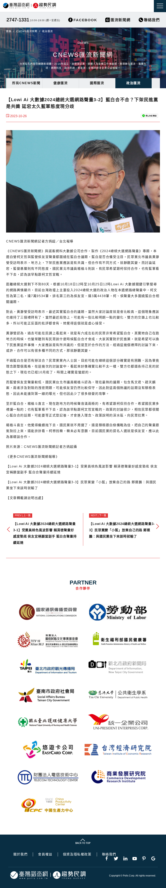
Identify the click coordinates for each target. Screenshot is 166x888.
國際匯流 (97, 83)
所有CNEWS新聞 (26, 83)
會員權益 (45, 854)
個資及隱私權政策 (77, 854)
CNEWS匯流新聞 (26, 31)
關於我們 (20, 854)
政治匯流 (133, 83)
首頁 (8, 31)
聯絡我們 (109, 854)
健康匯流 (60, 83)
